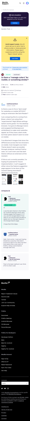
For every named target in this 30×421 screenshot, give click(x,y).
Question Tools (5, 29)
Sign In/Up (4, 359)
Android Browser (6, 321)
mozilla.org (5, 406)
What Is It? (4, 361)
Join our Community (8, 302)
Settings (18, 90)
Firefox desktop (6, 318)
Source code (5, 296)
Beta (2, 340)
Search (20, 3)
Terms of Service (6, 409)
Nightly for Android (7, 349)
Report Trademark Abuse (9, 294)
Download (4, 315)
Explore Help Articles (8, 305)
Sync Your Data (6, 367)
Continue (15, 23)
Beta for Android (6, 343)
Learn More (15, 58)
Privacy (3, 412)
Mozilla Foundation (15, 394)
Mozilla (5, 283)
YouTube (5, 388)
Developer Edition (7, 337)
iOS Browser (5, 324)
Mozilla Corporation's (12, 392)
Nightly (3, 346)
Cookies (4, 415)
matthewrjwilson (12, 104)
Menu (23, 3)
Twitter (3, 299)
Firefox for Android (8, 10)
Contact (4, 418)
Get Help (4, 370)
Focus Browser (6, 327)
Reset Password (6, 364)
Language (4, 380)
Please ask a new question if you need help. (19, 68)
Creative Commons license (12, 401)
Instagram (8, 388)
